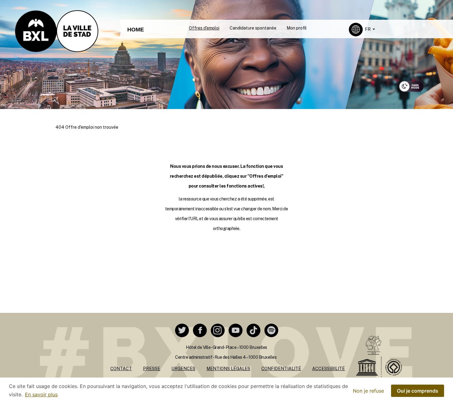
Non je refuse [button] (368, 391)
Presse (151, 368)
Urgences (183, 368)
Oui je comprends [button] (417, 391)
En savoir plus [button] (41, 394)
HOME (135, 29)
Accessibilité (328, 368)
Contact (121, 368)
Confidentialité (281, 368)
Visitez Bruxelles (219, 5)
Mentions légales (228, 368)
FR (368, 29)
